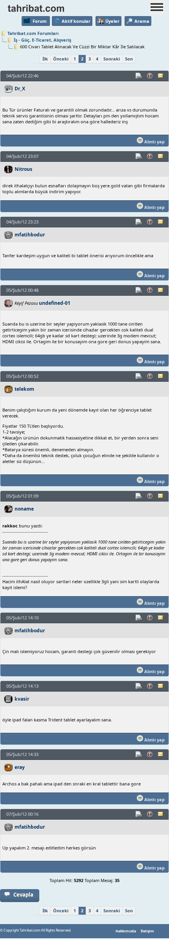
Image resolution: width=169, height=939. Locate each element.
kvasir (22, 699)
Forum (39, 21)
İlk (45, 59)
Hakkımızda (126, 931)
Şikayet (150, 76)
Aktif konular (76, 21)
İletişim (147, 931)
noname (24, 508)
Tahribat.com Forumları (33, 33)
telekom (24, 389)
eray (20, 767)
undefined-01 (54, 303)
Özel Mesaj (161, 76)
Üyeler (112, 21)
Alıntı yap (154, 142)
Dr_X (20, 88)
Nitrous (23, 169)
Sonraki (111, 59)
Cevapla (23, 894)
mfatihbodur (30, 234)
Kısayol (139, 76)
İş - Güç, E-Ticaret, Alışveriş (42, 40)
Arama (141, 21)
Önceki (60, 59)
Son (129, 59)
